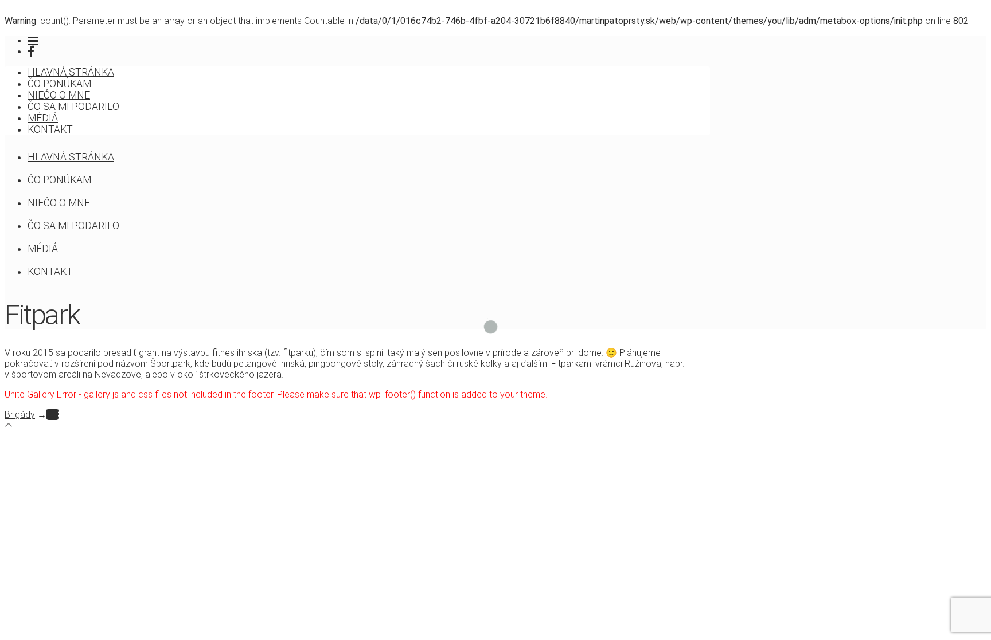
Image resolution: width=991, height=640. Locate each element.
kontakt (50, 129)
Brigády (20, 414)
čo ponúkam (59, 83)
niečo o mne (59, 95)
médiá (43, 118)
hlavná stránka (71, 72)
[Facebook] (31, 51)
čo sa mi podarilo (73, 106)
